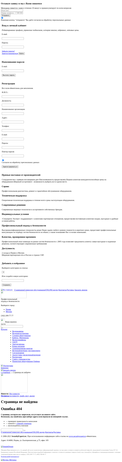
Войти (21, 53)
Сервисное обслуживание (34, 290)
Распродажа (17, 357)
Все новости (15, 394)
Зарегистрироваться (10, 53)
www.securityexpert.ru (77, 436)
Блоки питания (18, 346)
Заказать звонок (80, 290)
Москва (9, 312)
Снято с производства (21, 359)
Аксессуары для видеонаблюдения (26, 355)
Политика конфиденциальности (10, 456)
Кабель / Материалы (20, 338)
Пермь (8, 309)
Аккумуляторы (18, 344)
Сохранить (6, 285)
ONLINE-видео (51, 290)
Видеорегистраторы (20, 333)
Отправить (6, 15)
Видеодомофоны (19, 340)
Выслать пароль (9, 75)
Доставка (70, 290)
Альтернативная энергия (22, 348)
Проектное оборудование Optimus (26, 361)
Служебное (5, 372)
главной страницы (23, 423)
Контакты (62, 290)
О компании (19, 290)
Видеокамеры (17, 331)
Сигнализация (18, 353)
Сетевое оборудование (21, 336)
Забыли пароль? (8, 51)
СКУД (14, 342)
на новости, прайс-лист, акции (18, 396)
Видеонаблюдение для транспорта (26, 351)
